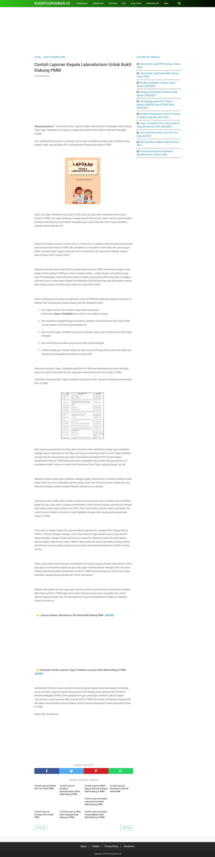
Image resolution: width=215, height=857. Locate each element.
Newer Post (40, 828)
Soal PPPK (136, 3)
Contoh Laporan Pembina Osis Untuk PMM (43, 814)
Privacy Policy (111, 846)
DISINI (109, 615)
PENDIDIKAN (82, 3)
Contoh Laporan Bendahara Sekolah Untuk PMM (119, 789)
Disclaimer (129, 846)
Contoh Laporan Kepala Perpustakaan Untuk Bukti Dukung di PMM (96, 814)
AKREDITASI (98, 3)
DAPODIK (113, 3)
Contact (95, 846)
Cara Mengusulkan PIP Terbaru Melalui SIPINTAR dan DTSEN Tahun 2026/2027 (156, 104)
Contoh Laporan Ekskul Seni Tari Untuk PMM (45, 787)
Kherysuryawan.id (52, 3)
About (83, 846)
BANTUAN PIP (152, 3)
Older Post (126, 828)
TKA (124, 3)
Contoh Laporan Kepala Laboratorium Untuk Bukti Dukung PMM (96, 801)
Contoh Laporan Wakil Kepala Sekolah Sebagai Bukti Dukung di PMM (96, 789)
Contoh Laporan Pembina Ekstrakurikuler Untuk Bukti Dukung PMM (70, 790)
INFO (166, 3)
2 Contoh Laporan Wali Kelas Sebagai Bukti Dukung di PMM (70, 814)
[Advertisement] (107, 30)
